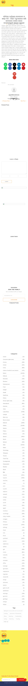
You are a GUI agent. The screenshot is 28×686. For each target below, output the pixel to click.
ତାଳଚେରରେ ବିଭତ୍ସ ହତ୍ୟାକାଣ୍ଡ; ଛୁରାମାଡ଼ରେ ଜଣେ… (13, 257)
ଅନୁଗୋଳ (3, 114)
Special (18, 113)
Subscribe (14, 299)
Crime (2, 131)
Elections (3, 82)
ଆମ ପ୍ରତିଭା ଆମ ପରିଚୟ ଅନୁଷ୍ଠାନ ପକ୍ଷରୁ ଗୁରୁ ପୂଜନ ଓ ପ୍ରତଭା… (13, 653)
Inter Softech (21, 682)
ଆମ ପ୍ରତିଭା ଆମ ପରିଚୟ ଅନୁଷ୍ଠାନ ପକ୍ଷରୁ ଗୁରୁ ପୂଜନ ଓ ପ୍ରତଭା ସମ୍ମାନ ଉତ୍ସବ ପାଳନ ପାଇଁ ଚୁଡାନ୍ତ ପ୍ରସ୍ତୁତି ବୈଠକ (12, 120)
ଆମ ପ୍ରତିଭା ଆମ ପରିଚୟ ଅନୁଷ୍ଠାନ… (11, 246)
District (3, 113)
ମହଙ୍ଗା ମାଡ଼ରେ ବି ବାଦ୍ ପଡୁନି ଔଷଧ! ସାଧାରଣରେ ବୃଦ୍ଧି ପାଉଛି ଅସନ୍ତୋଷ (12, 153)
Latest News (9, 113)
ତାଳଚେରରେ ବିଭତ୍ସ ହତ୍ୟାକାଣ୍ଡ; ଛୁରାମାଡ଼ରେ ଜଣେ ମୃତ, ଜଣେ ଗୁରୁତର (13, 137)
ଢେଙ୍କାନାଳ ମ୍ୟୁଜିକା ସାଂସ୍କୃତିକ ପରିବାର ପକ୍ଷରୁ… (12, 281)
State (21, 113)
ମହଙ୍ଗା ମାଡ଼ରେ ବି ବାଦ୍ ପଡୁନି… (12, 267)
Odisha (14, 113)
